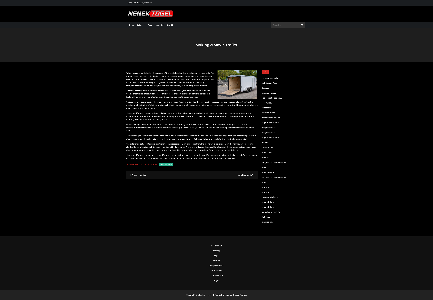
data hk (216, 260)
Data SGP (141, 25)
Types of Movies (139, 175)
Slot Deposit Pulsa (269, 83)
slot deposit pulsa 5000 (272, 98)
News (131, 25)
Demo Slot (160, 25)
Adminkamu (133, 164)
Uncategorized (166, 164)
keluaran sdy (267, 222)
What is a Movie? (245, 175)
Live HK (170, 25)
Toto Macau (216, 270)
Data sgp (216, 250)
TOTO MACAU (216, 275)
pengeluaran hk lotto (271, 212)
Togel (150, 25)
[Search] (302, 25)
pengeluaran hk (216, 265)
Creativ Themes (240, 295)
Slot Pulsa (266, 217)
